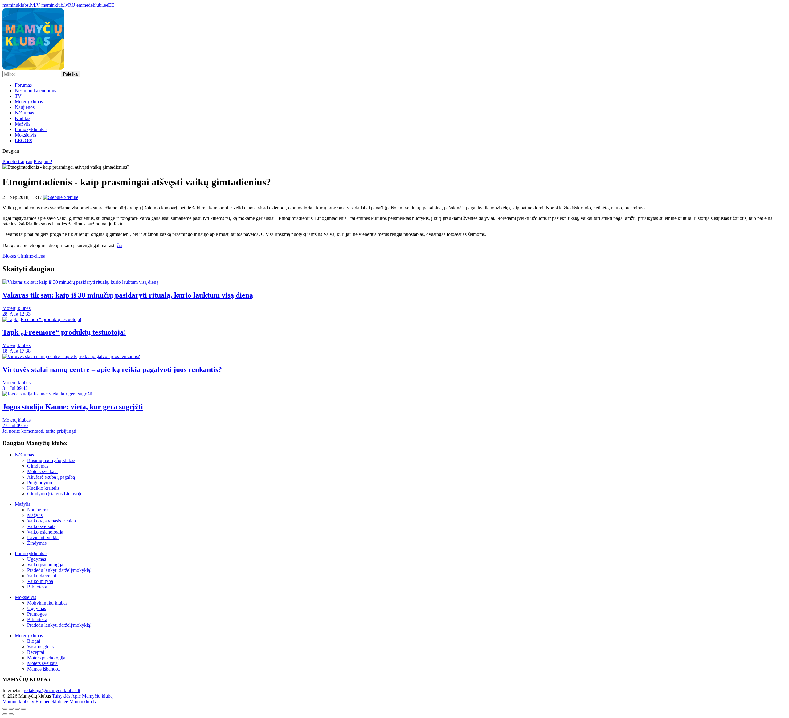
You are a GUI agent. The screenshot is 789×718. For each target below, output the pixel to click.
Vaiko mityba (40, 581)
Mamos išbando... (44, 668)
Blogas (9, 255)
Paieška (70, 74)
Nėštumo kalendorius (35, 90)
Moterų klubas (29, 101)
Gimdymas (37, 465)
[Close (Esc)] (4, 709)
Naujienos (25, 107)
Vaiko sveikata (41, 526)
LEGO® (23, 140)
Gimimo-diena (31, 255)
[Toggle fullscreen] (17, 709)
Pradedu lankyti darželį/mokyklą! (59, 570)
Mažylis (22, 123)
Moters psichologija (46, 657)
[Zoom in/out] (23, 709)
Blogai (33, 641)
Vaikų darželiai (41, 575)
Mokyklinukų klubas (47, 602)
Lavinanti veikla (43, 537)
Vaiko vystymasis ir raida (51, 520)
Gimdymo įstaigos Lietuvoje (54, 493)
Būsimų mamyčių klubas (51, 460)
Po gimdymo (39, 482)
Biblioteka (37, 586)
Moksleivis (25, 135)
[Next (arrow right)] (11, 714)
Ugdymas (36, 559)
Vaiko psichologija (45, 531)
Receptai (35, 652)
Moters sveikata (42, 471)
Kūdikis (22, 118)
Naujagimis (38, 509)
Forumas (23, 85)
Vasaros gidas (40, 646)
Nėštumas (24, 112)
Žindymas (37, 543)
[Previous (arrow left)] (4, 714)
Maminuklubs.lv (18, 701)
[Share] (11, 709)
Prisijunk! (43, 161)
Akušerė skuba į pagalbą (51, 477)
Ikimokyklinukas (31, 129)
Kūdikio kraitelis (43, 488)
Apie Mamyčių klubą (91, 696)
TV (18, 96)
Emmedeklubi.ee (51, 701)
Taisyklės (61, 696)
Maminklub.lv (83, 701)
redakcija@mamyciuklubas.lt (52, 690)
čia (119, 245)
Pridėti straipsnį (17, 161)
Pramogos (37, 614)
